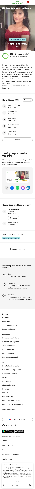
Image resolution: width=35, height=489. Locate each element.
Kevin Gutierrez (14, 209)
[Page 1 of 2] (17, 46)
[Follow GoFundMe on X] (11, 425)
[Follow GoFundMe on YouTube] (7, 425)
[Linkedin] (28, 188)
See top (28, 100)
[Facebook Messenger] (23, 188)
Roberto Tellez (13, 125)
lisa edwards (12, 111)
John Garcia (12, 118)
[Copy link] (7, 188)
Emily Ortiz (12, 132)
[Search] (3, 3)
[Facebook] (12, 188)
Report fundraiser (18, 249)
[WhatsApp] (17, 188)
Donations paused (18, 39)
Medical (20, 234)
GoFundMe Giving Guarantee (21, 299)
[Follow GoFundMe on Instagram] (15, 425)
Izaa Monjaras (13, 222)
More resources (8, 410)
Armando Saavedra (14, 105)
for (18, 8)
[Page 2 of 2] (18, 46)
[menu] (31, 3)
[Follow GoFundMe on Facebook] (3, 425)
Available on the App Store (19, 431)
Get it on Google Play (8, 431)
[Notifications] (27, 3)
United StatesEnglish (18, 419)
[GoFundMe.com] (17, 2)
